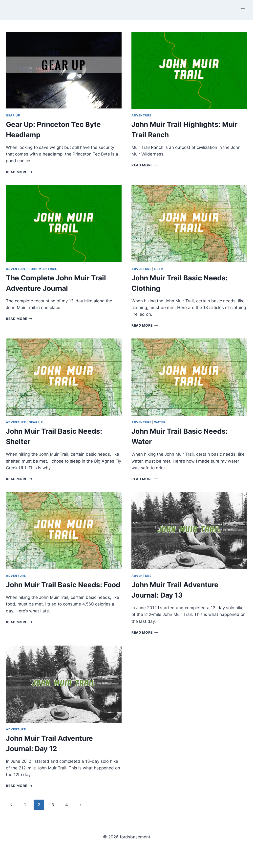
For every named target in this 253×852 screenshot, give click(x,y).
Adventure (141, 115)
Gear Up (13, 115)
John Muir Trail (43, 269)
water (159, 422)
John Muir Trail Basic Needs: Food (63, 585)
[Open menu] (242, 10)
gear (158, 269)
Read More (19, 172)
